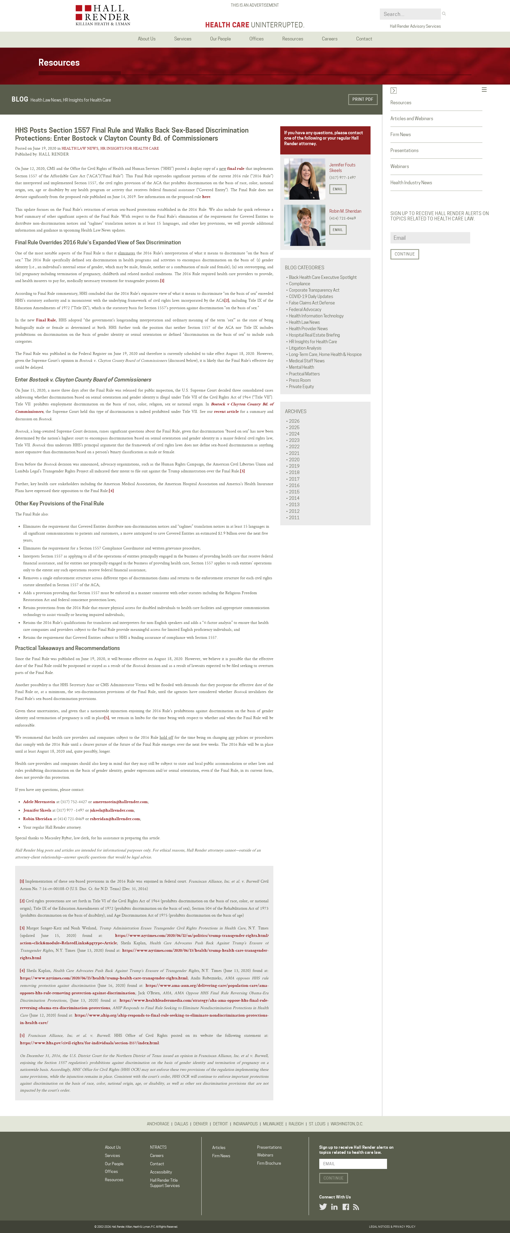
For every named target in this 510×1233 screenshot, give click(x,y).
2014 (294, 498)
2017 (294, 479)
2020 (294, 459)
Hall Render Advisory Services (415, 26)
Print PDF (362, 99)
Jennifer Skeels (37, 811)
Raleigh (296, 1124)
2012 (294, 511)
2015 (294, 491)
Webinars (399, 166)
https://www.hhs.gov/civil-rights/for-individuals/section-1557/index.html (89, 1043)
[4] (111, 491)
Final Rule (46, 320)
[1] (162, 281)
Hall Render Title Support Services (165, 1183)
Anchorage (158, 1124)
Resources (400, 102)
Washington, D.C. (347, 1124)
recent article (226, 412)
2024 (294, 434)
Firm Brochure (269, 1163)
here (206, 197)
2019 (294, 466)
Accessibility (161, 1172)
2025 (294, 427)
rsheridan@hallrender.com (115, 819)
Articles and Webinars (411, 118)
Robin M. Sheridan (345, 211)
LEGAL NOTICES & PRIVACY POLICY (392, 1226)
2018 (294, 472)
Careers (157, 1155)
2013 (294, 504)
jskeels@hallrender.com (112, 811)
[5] (106, 718)
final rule (235, 169)
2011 (294, 517)
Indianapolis (245, 1124)
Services (112, 1155)
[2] (226, 301)
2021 (294, 453)
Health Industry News (411, 182)
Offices (111, 1171)
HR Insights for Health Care (129, 148)
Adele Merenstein (39, 802)
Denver (200, 1124)
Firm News (400, 134)
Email (338, 189)
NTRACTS (158, 1147)
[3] (242, 471)
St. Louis (317, 1124)
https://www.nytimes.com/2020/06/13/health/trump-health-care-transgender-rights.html (104, 978)
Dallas (181, 1124)
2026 (294, 421)
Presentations (404, 150)
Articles (219, 1147)
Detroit (220, 1124)
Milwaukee (273, 1124)
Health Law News (80, 148)
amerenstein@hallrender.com (120, 802)
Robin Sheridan (37, 819)
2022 (294, 446)
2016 (294, 485)
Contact (157, 1163)
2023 (294, 440)
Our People (114, 1163)
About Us (113, 1147)
